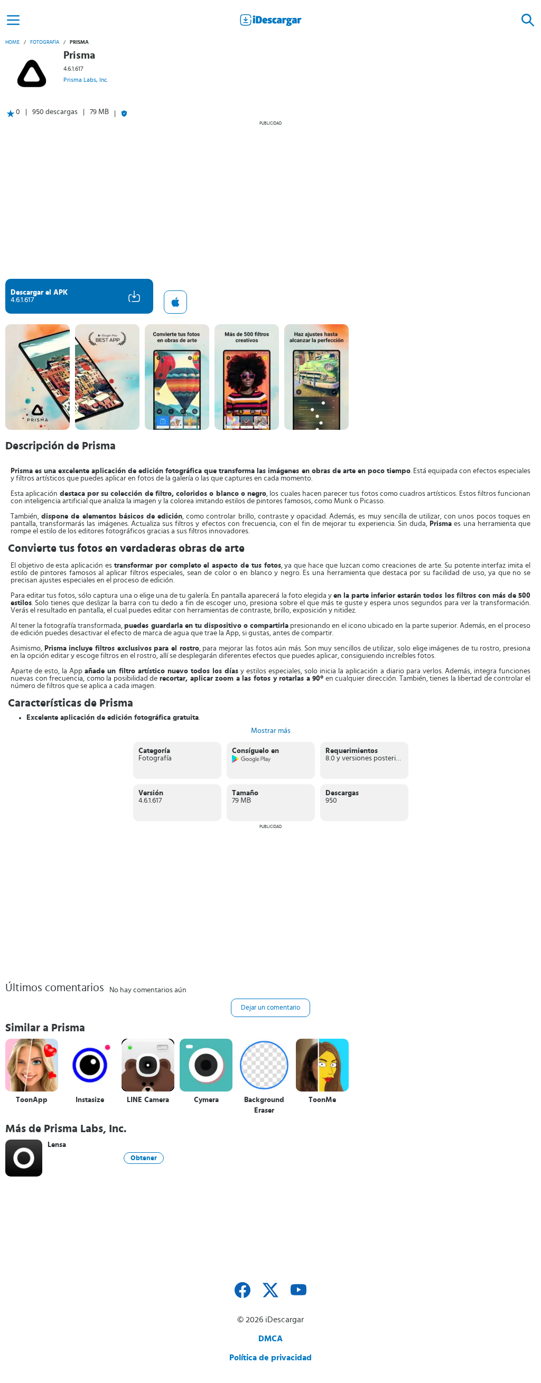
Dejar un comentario (270, 1007)
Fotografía (44, 42)
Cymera (206, 1100)
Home (12, 42)
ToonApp (32, 1100)
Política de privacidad (270, 1357)
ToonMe (322, 1100)
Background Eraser (264, 1105)
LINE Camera (148, 1100)
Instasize (90, 1100)
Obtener (143, 1158)
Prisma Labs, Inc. (85, 80)
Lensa (57, 1145)
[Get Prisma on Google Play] (252, 761)
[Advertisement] (270, 200)
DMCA (270, 1338)
